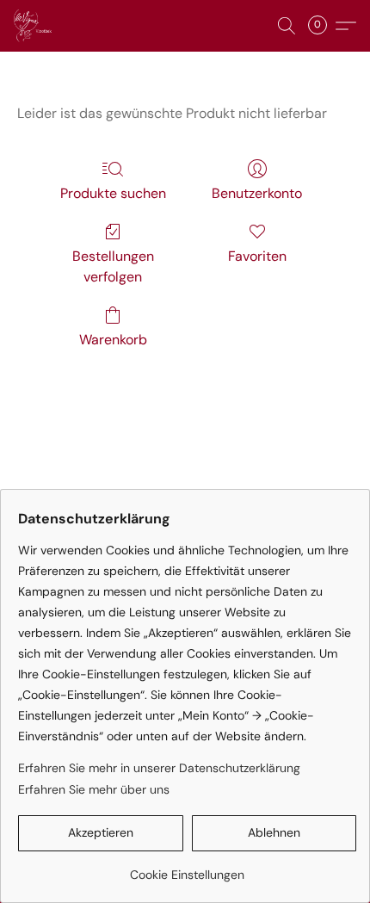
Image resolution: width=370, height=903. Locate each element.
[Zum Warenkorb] (322, 25)
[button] (34, 26)
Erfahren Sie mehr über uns (94, 789)
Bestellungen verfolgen (113, 266)
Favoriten (257, 256)
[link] (187, 868)
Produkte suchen (113, 193)
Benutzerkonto (257, 193)
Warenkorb (113, 340)
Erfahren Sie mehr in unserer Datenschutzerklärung (159, 768)
